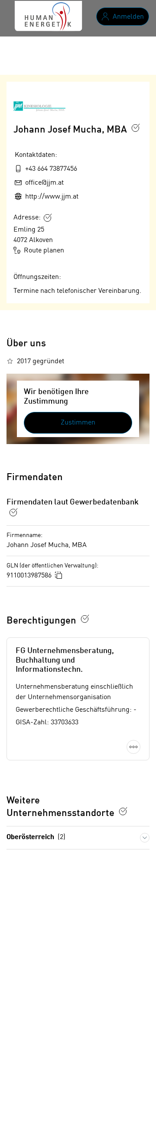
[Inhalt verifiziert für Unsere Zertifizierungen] (123, 811)
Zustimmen (78, 422)
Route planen (44, 250)
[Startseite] (48, 16)
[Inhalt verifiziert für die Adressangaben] (47, 217)
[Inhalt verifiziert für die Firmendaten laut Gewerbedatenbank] (13, 512)
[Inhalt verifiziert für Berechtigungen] (85, 618)
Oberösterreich (35, 837)
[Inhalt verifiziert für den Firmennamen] (135, 127)
